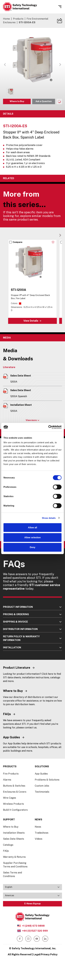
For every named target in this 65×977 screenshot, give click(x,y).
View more (31, 420)
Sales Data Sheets (13, 838)
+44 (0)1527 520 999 (35, 930)
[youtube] (37, 939)
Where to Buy (17, 101)
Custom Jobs (42, 785)
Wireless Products (13, 803)
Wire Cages (9, 797)
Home (6, 18)
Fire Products (11, 773)
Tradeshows (41, 832)
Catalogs (8, 844)
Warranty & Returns (14, 856)
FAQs (6, 850)
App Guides (41, 773)
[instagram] (28, 939)
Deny (32, 547)
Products (18, 18)
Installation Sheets (14, 832)
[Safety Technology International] (20, 6)
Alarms (7, 779)
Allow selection (32, 537)
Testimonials (42, 791)
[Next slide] (60, 235)
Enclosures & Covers (14, 791)
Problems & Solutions (47, 779)
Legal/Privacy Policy (45, 954)
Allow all (32, 527)
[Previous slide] (55, 235)
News (38, 826)
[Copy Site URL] (59, 20)
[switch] (57, 487)
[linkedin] (45, 939)
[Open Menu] (60, 7)
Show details (49, 518)
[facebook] (20, 939)
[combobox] (32, 887)
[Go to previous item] (5, 64)
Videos (38, 838)
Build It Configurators (15, 809)
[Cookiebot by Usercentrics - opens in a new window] (48, 427)
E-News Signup (32, 903)
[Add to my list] (53, 242)
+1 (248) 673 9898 (33, 925)
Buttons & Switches (14, 785)
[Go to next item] (60, 64)
